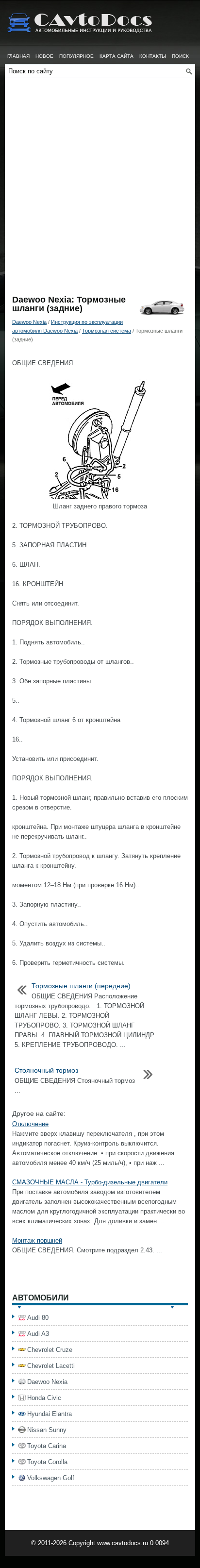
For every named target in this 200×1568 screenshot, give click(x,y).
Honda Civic (44, 1397)
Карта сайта (116, 56)
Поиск (180, 56)
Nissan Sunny (47, 1429)
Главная (18, 56)
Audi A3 (38, 1333)
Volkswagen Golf (50, 1478)
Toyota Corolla (47, 1462)
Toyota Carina (46, 1446)
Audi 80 (38, 1317)
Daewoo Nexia (29, 322)
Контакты (152, 56)
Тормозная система (106, 331)
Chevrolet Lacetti (51, 1365)
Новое (44, 56)
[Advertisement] (100, 190)
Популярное (76, 56)
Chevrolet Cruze (49, 1349)
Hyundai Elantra (49, 1413)
